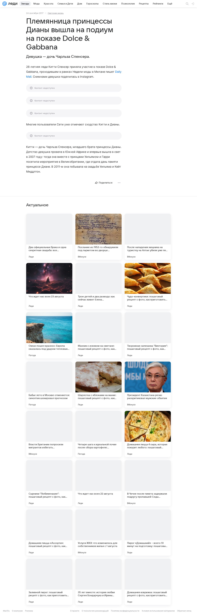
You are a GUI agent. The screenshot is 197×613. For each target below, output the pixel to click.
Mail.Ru (6, 611)
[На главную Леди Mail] (12, 3)
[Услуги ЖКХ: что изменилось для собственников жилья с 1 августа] (98, 532)
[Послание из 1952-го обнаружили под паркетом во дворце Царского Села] (98, 237)
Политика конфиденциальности (125, 611)
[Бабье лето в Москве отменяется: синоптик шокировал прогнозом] (49, 385)
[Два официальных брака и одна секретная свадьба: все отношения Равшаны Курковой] (49, 237)
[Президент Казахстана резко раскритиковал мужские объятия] (148, 385)
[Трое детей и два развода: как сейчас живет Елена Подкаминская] (98, 286)
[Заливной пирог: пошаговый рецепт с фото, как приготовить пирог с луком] (49, 582)
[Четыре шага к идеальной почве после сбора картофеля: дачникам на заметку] (98, 434)
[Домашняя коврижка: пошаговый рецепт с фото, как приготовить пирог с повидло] (148, 582)
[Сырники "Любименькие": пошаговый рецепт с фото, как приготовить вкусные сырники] (49, 483)
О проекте (74, 611)
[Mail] (4, 3)
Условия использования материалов (158, 611)
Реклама (29, 611)
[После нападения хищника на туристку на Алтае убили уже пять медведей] (148, 237)
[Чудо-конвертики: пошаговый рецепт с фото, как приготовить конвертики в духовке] (148, 286)
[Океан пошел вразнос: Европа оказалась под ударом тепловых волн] (49, 335)
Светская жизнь (56, 13)
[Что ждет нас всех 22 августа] (98, 483)
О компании (17, 611)
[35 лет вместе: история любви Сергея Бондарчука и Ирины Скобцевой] (98, 582)
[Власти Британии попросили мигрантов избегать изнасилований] (49, 434)
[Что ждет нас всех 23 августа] (49, 286)
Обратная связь (184, 611)
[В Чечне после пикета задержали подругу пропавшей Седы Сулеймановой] (148, 483)
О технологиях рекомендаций (95, 611)
